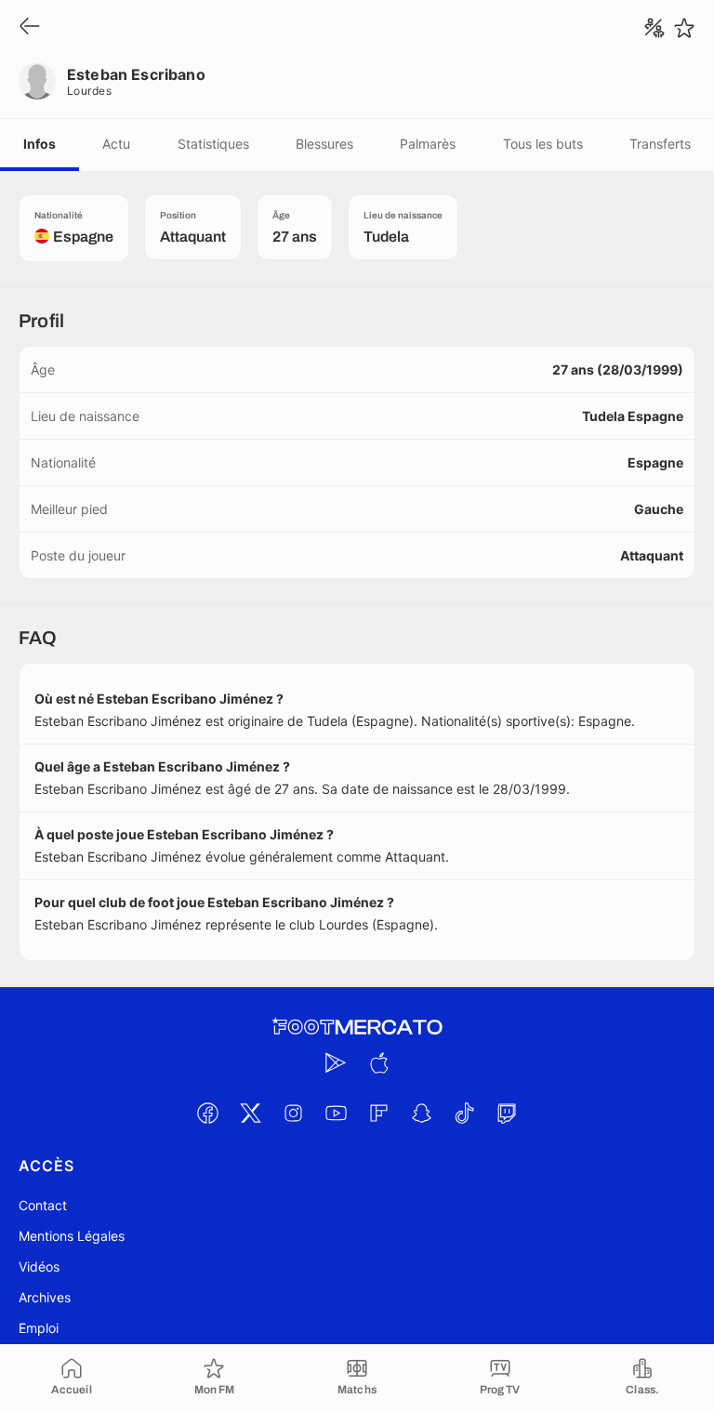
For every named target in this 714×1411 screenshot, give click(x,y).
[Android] (336, 1062)
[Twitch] (507, 1113)
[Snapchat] (421, 1113)
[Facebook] (207, 1113)
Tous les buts (543, 144)
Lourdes (89, 91)
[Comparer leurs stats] (654, 28)
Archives (45, 1297)
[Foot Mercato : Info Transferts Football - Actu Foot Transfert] (357, 1027)
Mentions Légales (72, 1236)
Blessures (324, 144)
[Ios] (378, 1062)
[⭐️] (684, 28)
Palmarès (428, 144)
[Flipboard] (378, 1113)
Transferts (660, 144)
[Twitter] (250, 1113)
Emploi (39, 1328)
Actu (116, 144)
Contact (43, 1205)
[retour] (30, 27)
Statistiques (213, 144)
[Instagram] (293, 1113)
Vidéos (39, 1266)
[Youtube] (336, 1113)
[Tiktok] (464, 1113)
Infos (39, 144)
